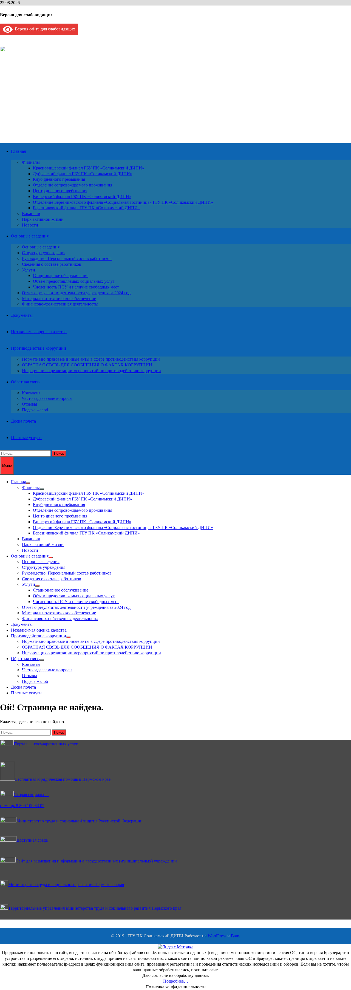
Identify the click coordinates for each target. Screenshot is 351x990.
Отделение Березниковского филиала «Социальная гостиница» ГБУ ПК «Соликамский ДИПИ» (123, 202)
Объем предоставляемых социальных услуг (74, 281)
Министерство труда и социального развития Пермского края (66, 884)
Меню (7, 465)
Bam (235, 936)
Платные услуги (26, 437)
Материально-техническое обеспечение (59, 298)
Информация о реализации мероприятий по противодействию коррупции (91, 370)
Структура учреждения (43, 252)
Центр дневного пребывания (60, 190)
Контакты (31, 393)
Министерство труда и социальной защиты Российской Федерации (79, 821)
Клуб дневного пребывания (59, 179)
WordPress (217, 936)
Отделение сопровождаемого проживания (72, 185)
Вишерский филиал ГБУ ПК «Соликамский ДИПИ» (82, 196)
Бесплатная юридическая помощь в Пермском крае (63, 779)
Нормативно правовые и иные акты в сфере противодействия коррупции (91, 359)
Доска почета (23, 421)
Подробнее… (175, 981)
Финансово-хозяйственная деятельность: (60, 304)
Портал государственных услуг (46, 744)
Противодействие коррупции (38, 348)
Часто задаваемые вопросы (47, 398)
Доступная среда (32, 840)
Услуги (28, 270)
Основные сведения (30, 236)
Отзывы (29, 404)
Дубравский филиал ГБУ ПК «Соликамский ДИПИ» (82, 173)
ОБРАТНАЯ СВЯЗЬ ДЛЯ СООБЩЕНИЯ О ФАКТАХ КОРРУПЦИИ (87, 365)
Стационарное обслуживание (60, 275)
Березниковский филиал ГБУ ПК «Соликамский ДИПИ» (86, 207)
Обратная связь (25, 382)
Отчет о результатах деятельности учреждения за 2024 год (76, 292)
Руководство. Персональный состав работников (67, 258)
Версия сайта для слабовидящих (44, 29)
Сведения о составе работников (51, 264)
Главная (18, 151)
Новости (30, 225)
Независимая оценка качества (39, 331)
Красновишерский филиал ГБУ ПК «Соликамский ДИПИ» (88, 168)
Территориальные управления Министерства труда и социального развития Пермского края (94, 908)
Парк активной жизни (43, 219)
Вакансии (31, 213)
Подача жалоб (35, 410)
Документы (22, 315)
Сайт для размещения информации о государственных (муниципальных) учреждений (96, 861)
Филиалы (31, 162)
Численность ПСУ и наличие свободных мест (76, 287)
